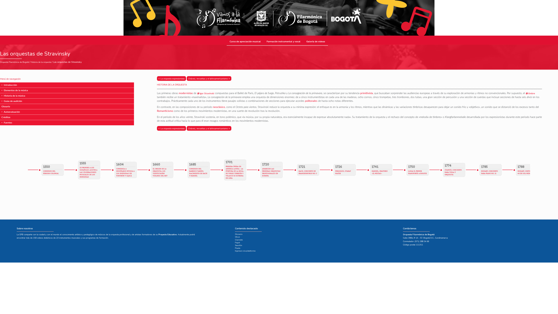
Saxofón (238, 245)
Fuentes (8, 123)
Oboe (237, 237)
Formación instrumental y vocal (284, 41)
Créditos (5, 117)
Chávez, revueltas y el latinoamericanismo (208, 78)
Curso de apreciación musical (245, 41)
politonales (311, 101)
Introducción (10, 85)
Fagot (237, 242)
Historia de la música (14, 96)
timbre (531, 93)
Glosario (5, 106)
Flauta (237, 248)
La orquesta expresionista (172, 78)
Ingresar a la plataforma (245, 251)
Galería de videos (315, 41)
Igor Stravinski (207, 93)
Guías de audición (13, 101)
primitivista (366, 93)
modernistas (186, 93)
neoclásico (219, 107)
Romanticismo (165, 111)
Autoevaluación (12, 112)
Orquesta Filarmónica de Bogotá (14, 62)
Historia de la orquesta (41, 62)
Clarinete (239, 240)
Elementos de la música (16, 90)
